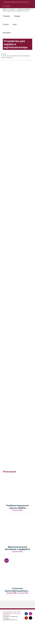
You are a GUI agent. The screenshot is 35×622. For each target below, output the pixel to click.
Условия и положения (10, 616)
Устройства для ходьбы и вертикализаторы (16, 44)
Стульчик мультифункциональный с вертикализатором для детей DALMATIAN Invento (19, 593)
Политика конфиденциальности (10, 618)
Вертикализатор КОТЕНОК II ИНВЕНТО (17, 548)
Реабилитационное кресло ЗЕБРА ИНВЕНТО (17, 508)
